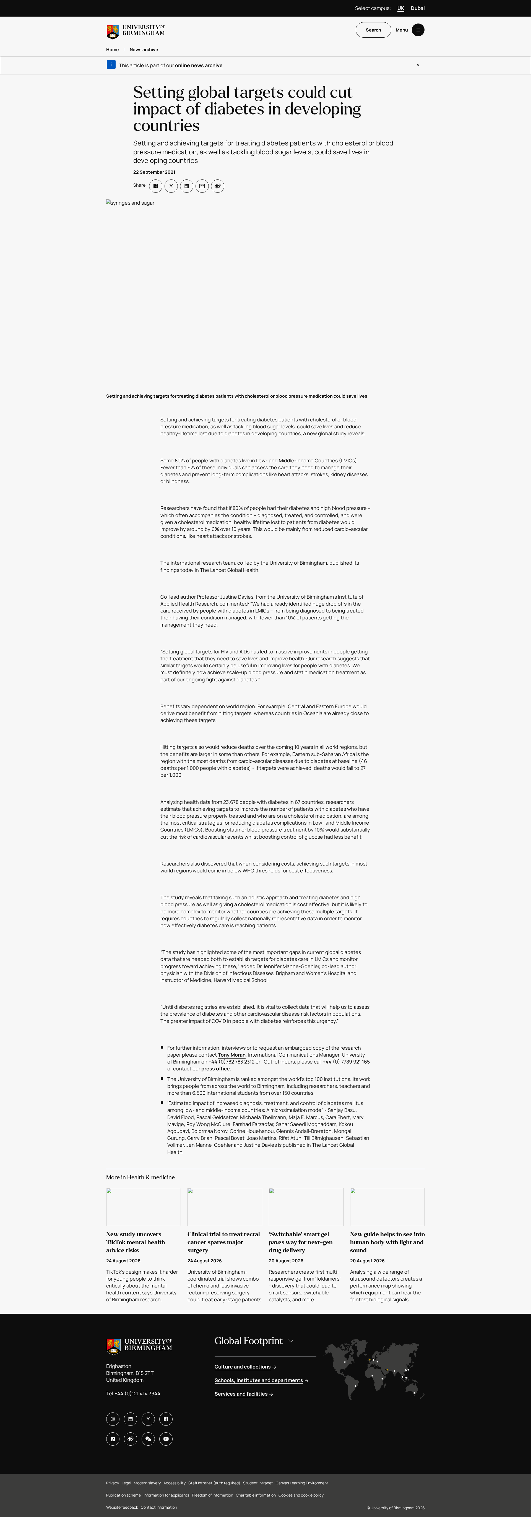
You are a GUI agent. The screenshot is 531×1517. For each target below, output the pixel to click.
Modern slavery (147, 1482)
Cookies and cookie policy (301, 1495)
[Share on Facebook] (155, 186)
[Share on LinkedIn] (186, 186)
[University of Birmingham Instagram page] (112, 1419)
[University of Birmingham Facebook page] (166, 1419)
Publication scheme (123, 1495)
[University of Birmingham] (135, 30)
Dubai (418, 8)
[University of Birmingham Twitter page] (148, 1419)
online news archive (199, 65)
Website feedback (122, 1507)
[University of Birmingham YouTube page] (166, 1439)
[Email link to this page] (202, 186)
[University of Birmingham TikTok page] (112, 1439)
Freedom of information (212, 1495)
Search (373, 30)
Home (112, 49)
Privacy (112, 1482)
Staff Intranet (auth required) (214, 1482)
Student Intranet (258, 1482)
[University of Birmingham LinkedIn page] (130, 1419)
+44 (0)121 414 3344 (137, 1393)
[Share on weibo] (217, 186)
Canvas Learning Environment (302, 1482)
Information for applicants (166, 1495)
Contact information (159, 1507)
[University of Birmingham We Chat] (148, 1439)
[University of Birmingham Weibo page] (130, 1439)
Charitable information (256, 1495)
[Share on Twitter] (171, 186)
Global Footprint (249, 1341)
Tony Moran (232, 1054)
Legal (126, 1482)
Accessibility (174, 1482)
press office (215, 1068)
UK (400, 8)
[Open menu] (418, 30)
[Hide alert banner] (418, 65)
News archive (144, 49)
